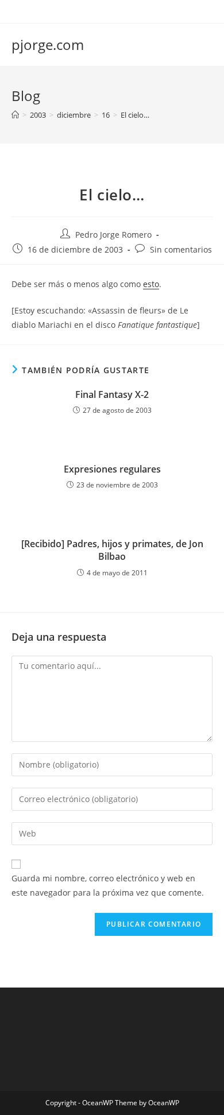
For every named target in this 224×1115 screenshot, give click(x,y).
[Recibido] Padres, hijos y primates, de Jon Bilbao (112, 550)
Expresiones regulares (112, 469)
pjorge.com (47, 44)
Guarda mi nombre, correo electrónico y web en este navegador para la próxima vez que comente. (107, 885)
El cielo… (135, 115)
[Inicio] (15, 115)
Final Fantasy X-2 (112, 394)
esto (151, 283)
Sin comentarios (181, 249)
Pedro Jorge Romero (113, 234)
